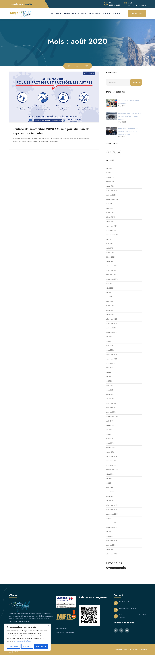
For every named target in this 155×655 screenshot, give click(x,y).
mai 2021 (109, 381)
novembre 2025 (111, 190)
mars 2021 (110, 390)
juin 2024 (109, 239)
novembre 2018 (111, 510)
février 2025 (110, 217)
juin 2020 (109, 430)
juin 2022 (109, 337)
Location (29, 4)
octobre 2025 (111, 195)
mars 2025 (110, 213)
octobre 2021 (111, 363)
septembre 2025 (112, 199)
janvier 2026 (110, 186)
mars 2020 (110, 443)
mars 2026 (110, 177)
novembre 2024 (111, 226)
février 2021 (110, 394)
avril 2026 (109, 173)
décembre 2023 (111, 266)
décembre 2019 (111, 456)
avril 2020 (109, 439)
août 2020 (109, 421)
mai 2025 (109, 204)
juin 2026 (109, 168)
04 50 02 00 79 (114, 5)
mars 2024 (110, 253)
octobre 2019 (111, 465)
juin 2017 (109, 532)
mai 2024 (109, 244)
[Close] (48, 625)
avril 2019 (109, 487)
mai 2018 (109, 518)
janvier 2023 (110, 315)
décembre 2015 (111, 554)
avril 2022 (109, 346)
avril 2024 (109, 248)
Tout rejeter (27, 646)
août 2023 (109, 284)
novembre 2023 (111, 270)
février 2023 (110, 310)
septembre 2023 (112, 279)
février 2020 (110, 448)
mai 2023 (109, 297)
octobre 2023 (111, 275)
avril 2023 (109, 301)
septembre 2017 (112, 527)
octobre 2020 (111, 412)
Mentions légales (61, 628)
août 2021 (109, 368)
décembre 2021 (111, 354)
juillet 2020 (110, 425)
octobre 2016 (111, 545)
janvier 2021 (110, 399)
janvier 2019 (110, 501)
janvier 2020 (110, 452)
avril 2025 (109, 208)
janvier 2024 (110, 261)
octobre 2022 (111, 328)
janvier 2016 (110, 549)
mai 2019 (109, 483)
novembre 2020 (111, 408)
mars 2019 (110, 492)
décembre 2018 (111, 505)
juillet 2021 (110, 372)
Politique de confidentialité (22, 641)
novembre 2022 (111, 323)
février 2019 (110, 496)
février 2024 (110, 257)
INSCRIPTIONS (137, 13)
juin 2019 (109, 479)
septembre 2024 (112, 235)
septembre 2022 (112, 332)
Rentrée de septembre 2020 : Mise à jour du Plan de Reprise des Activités (51, 131)
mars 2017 (110, 536)
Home (69, 66)
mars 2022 (110, 350)
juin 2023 (109, 292)
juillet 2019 (110, 474)
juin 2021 (109, 377)
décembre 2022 (111, 319)
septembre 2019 (112, 470)
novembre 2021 (111, 359)
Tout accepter (41, 646)
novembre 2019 (111, 461)
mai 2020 (109, 434)
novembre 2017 (111, 523)
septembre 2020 (112, 416)
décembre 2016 (111, 541)
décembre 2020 (111, 403)
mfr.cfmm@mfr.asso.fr (137, 5)
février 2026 (110, 182)
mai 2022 (109, 341)
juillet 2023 (110, 288)
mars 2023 (110, 306)
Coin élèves (16, 4)
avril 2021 (109, 385)
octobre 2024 (111, 230)
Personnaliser (14, 646)
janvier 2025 (110, 222)
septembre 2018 (112, 514)
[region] (27, 637)
